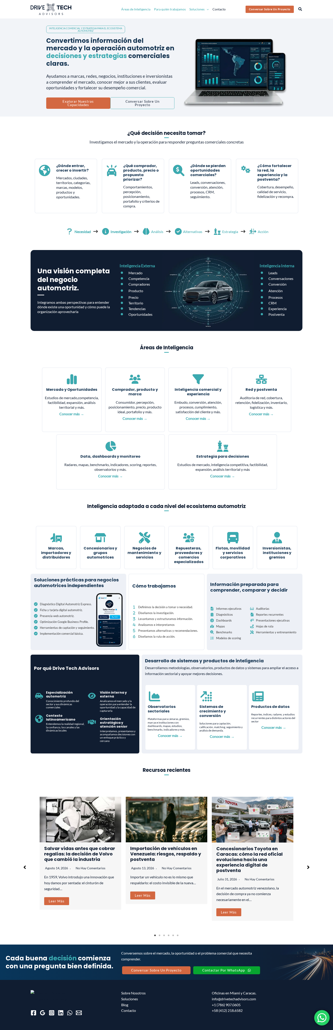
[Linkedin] (61, 1013)
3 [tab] (164, 935)
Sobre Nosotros (133, 993)
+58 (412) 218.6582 (227, 1010)
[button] (207, 9)
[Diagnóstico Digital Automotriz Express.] (63, 604)
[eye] (92, 696)
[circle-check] (178, 231)
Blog (124, 1005)
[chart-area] (154, 696)
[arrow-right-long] (95, 231)
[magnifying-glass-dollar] (179, 170)
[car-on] (111, 170)
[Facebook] (33, 1013)
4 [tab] (168, 935)
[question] (69, 231)
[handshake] (92, 722)
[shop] (100, 537)
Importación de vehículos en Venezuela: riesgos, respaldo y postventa (165, 853)
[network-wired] (261, 379)
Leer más (57, 901)
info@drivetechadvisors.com (234, 999)
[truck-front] (233, 537)
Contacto (128, 1010)
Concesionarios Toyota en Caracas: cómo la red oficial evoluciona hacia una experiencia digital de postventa (249, 859)
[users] (135, 379)
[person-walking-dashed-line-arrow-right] (252, 231)
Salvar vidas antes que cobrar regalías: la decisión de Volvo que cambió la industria (79, 853)
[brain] (146, 231)
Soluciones (129, 999)
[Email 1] (79, 1013)
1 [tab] (155, 935)
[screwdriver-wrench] (144, 537)
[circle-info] (105, 231)
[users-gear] (188, 537)
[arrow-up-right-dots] (206, 696)
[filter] (198, 379)
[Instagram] (52, 1013)
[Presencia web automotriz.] (54, 616)
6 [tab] (178, 935)
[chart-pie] (110, 446)
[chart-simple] (72, 379)
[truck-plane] (56, 537)
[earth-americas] (44, 170)
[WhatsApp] (70, 1013)
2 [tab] (159, 935)
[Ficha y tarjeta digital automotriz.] (58, 610)
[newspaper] (258, 696)
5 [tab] (173, 935)
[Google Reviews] (43, 1013)
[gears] (245, 169)
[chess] (217, 231)
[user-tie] (277, 537)
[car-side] (39, 696)
